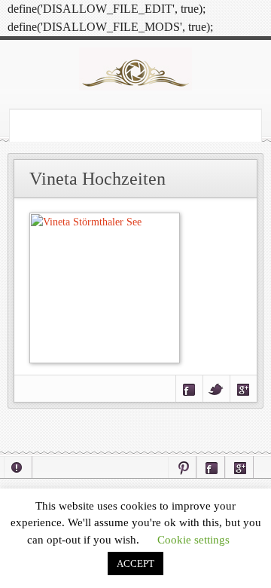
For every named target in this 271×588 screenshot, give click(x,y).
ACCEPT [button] (135, 563)
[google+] (239, 467)
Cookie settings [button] (193, 540)
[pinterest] (182, 467)
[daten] (18, 467)
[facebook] (210, 467)
